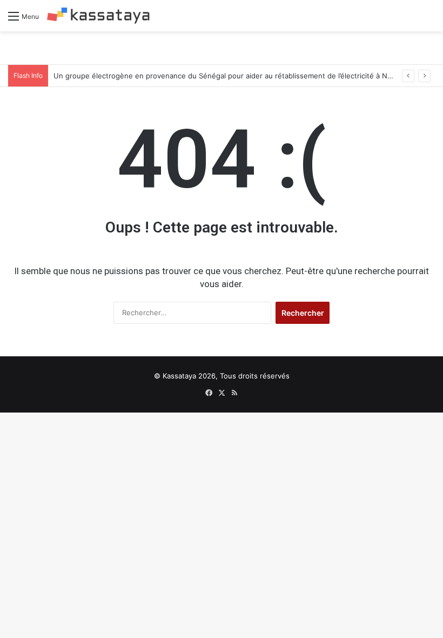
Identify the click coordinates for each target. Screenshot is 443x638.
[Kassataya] (98, 16)
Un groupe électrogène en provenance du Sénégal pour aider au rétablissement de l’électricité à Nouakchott (237, 75)
